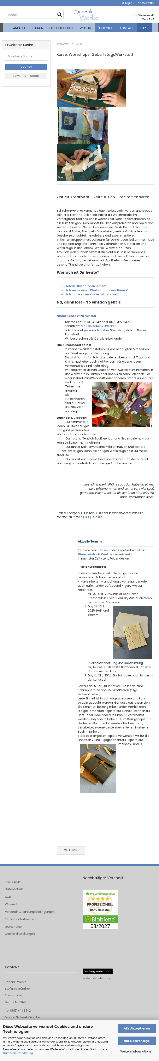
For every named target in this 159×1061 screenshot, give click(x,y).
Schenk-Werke (28, 1017)
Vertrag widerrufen (97, 971)
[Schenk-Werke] (86, 14)
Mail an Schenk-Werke (97, 326)
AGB (8, 897)
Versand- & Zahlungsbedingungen (30, 912)
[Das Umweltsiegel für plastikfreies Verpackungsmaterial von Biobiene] (100, 909)
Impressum (13, 882)
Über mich (105, 28)
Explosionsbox (61, 28)
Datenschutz (14, 889)
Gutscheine (13, 927)
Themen (37, 28)
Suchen (26, 66)
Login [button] (128, 3)
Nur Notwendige (137, 1041)
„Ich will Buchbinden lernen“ (86, 286)
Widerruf (11, 904)
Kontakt (127, 28)
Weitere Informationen (136, 1051)
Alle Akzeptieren (137, 1028)
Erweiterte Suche (26, 76)
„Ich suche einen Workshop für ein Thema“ (96, 290)
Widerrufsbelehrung (97, 978)
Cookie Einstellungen (20, 934)
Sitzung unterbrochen (20, 919)
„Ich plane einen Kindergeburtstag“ (92, 294)
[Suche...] (60, 15)
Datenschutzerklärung (18, 1053)
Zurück (70, 850)
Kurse (144, 28)
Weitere (86, 28)
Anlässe (19, 28)
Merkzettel (147, 3)
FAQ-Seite (93, 517)
